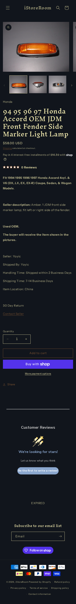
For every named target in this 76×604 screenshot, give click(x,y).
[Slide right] (71, 85)
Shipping (7, 148)
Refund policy (62, 582)
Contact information (39, 594)
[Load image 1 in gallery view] (18, 84)
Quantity (8, 331)
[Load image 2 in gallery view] (38, 84)
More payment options (38, 373)
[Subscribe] (60, 536)
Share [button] (11, 384)
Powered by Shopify (40, 582)
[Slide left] (4, 85)
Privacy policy (18, 588)
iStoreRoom (21, 582)
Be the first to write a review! (38, 470)
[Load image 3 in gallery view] (57, 84)
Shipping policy (60, 588)
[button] (8, 8)
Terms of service (39, 588)
